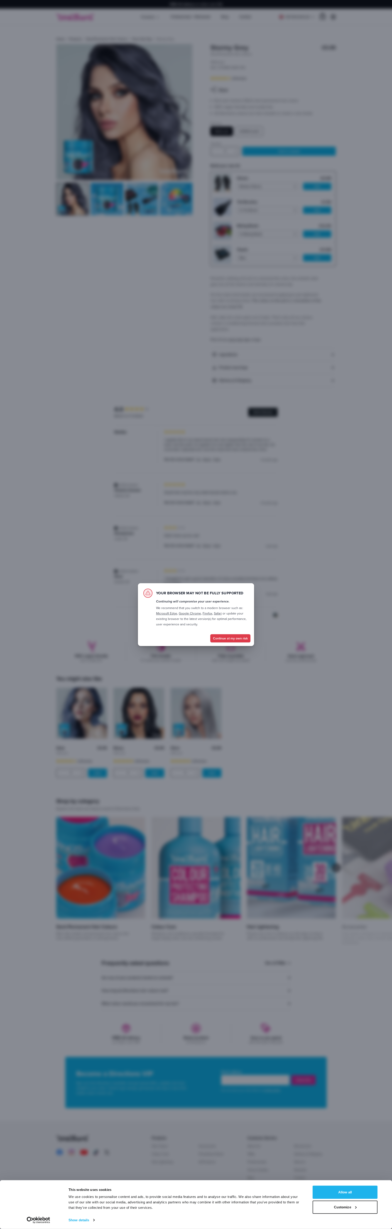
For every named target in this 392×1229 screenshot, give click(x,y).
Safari (218, 613)
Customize (342, 1207)
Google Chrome (190, 613)
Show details (79, 1220)
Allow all (345, 1192)
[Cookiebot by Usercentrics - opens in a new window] (38, 1220)
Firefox (207, 613)
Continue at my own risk (230, 638)
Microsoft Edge (166, 613)
